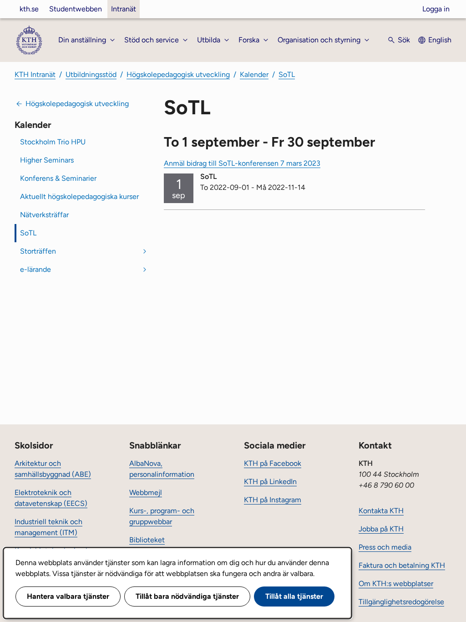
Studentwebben (75, 9)
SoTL (287, 74)
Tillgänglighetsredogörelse (401, 601)
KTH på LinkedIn (270, 481)
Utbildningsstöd (91, 74)
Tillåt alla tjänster (294, 596)
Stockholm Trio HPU (53, 142)
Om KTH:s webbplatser (396, 583)
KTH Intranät (35, 74)
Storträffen (38, 251)
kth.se (29, 9)
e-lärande (35, 269)
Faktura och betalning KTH (402, 565)
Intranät (123, 9)
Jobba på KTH (381, 529)
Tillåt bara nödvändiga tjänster (187, 596)
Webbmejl (145, 492)
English (439, 40)
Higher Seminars (47, 160)
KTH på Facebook (272, 463)
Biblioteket (147, 539)
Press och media (385, 547)
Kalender (254, 74)
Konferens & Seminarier (58, 178)
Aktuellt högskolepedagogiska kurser (79, 196)
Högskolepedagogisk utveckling (178, 74)
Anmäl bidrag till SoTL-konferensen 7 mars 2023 (242, 163)
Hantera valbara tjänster (68, 596)
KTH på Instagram (272, 499)
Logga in (436, 9)
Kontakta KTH (381, 510)
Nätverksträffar (44, 214)
